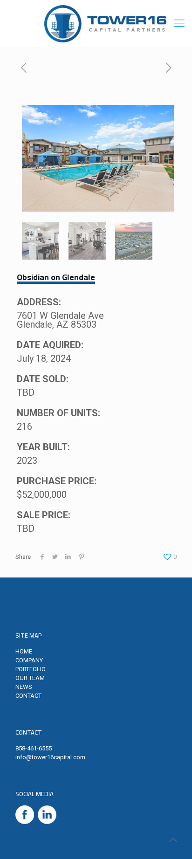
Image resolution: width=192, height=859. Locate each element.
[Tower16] (105, 23)
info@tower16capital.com (50, 757)
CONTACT (28, 695)
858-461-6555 (33, 748)
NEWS (23, 686)
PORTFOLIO (30, 669)
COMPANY (29, 660)
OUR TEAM (30, 677)
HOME (23, 651)
